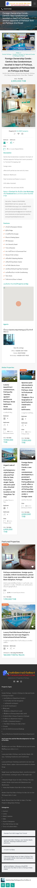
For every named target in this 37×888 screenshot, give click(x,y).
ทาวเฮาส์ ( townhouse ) (9, 706)
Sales (4, 819)
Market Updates (7, 816)
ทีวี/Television (10, 241)
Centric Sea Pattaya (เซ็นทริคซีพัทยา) (18, 880)
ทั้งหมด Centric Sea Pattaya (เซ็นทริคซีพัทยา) (18, 331)
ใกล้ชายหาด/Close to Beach (14, 279)
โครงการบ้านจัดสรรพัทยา (10, 826)
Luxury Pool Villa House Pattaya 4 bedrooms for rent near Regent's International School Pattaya (16, 634)
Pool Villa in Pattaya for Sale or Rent (14, 724)
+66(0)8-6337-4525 (21, 351)
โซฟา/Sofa (9, 276)
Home (18, 53)
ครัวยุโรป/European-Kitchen (14, 227)
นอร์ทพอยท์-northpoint (11, 703)
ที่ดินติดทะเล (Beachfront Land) (13, 711)
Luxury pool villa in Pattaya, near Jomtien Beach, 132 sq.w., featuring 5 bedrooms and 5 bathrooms (17, 755)
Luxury (5, 814)
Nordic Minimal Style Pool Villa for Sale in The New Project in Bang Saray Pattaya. (16, 802)
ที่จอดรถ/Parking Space (12, 237)
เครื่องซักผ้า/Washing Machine (14, 258)
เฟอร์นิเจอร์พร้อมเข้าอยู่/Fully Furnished (17, 269)
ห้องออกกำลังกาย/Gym (12, 255)
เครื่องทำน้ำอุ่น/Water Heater (14, 262)
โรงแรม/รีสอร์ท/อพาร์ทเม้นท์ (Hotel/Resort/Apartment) (18, 734)
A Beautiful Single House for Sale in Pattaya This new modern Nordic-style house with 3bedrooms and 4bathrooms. (17, 782)
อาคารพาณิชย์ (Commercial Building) (13, 729)
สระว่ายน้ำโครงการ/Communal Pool (16, 251)
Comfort (5, 811)
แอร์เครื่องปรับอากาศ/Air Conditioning (17, 272)
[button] (18, 303)
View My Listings (19, 348)
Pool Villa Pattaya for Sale (10, 824)
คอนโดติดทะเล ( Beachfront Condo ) (14, 698)
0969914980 (8, 9)
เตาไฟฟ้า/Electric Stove (13, 265)
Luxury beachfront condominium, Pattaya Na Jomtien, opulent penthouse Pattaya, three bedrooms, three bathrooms (9, 397)
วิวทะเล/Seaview (10, 248)
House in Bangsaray (9, 821)
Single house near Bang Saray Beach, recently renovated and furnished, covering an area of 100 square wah (18, 773)
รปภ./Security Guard (11, 244)
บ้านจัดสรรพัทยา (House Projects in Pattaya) (16, 716)
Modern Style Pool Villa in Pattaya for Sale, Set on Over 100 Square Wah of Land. (18, 794)
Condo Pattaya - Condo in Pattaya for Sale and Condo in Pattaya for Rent (18, 55)
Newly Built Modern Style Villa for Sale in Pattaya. (17, 787)
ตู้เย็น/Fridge (9, 230)
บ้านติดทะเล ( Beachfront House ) (13, 718)
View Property (9, 379)
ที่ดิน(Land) (6, 708)
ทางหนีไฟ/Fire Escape (12, 234)
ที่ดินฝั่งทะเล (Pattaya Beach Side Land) (15, 713)
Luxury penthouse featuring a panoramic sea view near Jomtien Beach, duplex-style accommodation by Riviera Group (18, 764)
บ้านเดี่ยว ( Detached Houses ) (12, 721)
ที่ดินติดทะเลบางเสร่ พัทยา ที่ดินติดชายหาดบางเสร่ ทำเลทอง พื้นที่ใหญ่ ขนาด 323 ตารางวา (18, 748)
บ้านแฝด (5, 726)
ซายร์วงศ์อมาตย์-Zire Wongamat (14, 701)
